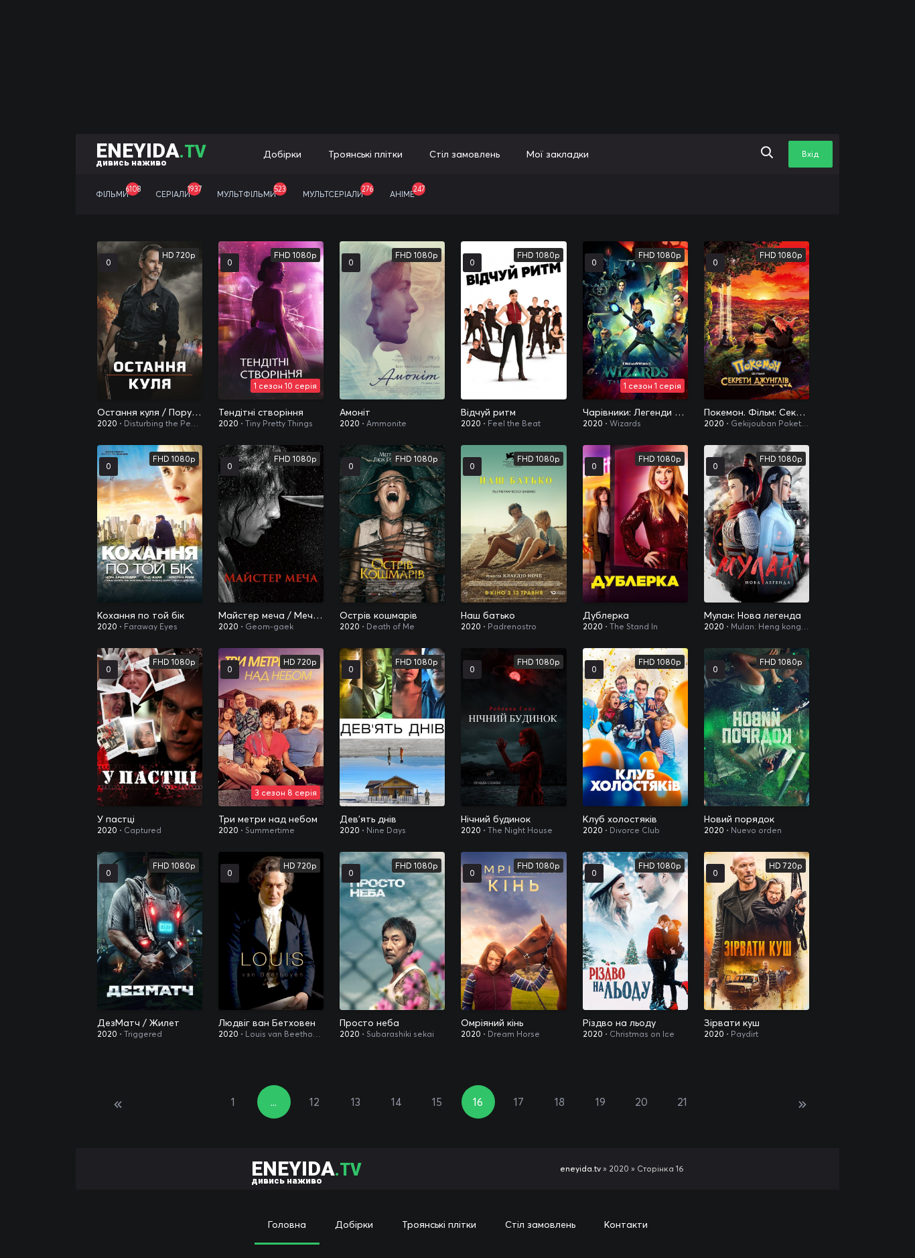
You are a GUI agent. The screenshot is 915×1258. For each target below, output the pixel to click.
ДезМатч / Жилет (138, 1023)
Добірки (282, 154)
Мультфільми (251, 191)
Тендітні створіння (260, 412)
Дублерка (606, 615)
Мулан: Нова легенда (752, 615)
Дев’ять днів (368, 819)
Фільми (118, 191)
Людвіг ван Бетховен (266, 1023)
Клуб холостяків (620, 819)
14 (396, 1102)
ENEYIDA (151, 153)
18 (560, 1102)
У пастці (116, 819)
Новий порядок (739, 819)
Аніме (407, 191)
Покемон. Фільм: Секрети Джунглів (756, 412)
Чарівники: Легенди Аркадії (635, 412)
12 (314, 1102)
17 (519, 1102)
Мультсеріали (338, 191)
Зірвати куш (732, 1023)
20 (641, 1102)
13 (355, 1102)
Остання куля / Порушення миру (149, 412)
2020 (107, 423)
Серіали (178, 191)
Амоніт (355, 412)
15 (437, 1102)
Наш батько (488, 615)
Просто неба (369, 1023)
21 (682, 1102)
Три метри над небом (268, 819)
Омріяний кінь (492, 1023)
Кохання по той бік (140, 615)
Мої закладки (557, 154)
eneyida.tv (580, 1168)
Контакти (626, 1224)
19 (600, 1102)
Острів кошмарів (378, 615)
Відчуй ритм (488, 412)
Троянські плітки (365, 154)
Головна (287, 1224)
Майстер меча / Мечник (271, 615)
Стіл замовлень (464, 154)
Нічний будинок (496, 819)
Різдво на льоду (619, 1023)
